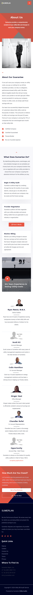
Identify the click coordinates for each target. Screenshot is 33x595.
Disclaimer (5, 554)
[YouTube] (8, 536)
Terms (3, 556)
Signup (4, 546)
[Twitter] (5, 536)
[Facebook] (2, 536)
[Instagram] (10, 536)
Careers (4, 548)
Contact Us (5, 551)
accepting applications (16, 460)
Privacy (4, 559)
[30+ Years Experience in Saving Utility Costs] (7, 279)
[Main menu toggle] (29, 3)
